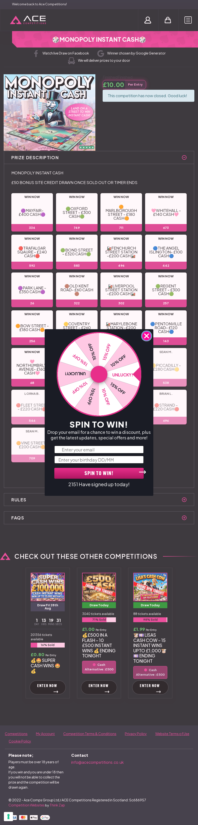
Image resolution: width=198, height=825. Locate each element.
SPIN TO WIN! (99, 474)
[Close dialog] (146, 336)
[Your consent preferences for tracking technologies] (8, 816)
